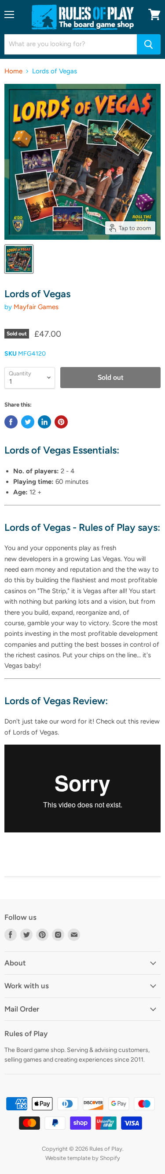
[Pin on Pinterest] (61, 422)
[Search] (149, 44)
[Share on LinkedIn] (44, 422)
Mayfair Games (36, 307)
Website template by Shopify (82, 1158)
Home (13, 71)
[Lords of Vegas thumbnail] (19, 259)
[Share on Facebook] (11, 422)
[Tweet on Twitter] (27, 422)
